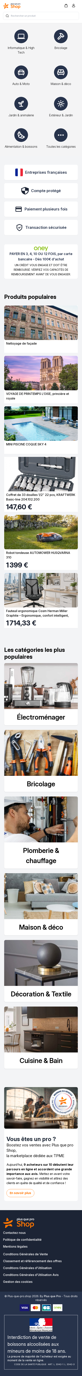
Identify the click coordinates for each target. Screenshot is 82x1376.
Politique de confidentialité (22, 1239)
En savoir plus (20, 1193)
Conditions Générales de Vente (25, 1254)
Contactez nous (14, 1233)
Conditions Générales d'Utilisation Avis (31, 1275)
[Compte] (73, 6)
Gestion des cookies (17, 1282)
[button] (66, 5)
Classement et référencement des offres (32, 1261)
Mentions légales (15, 1246)
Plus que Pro (52, 1296)
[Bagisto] (12, 6)
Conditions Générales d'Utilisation (27, 1268)
